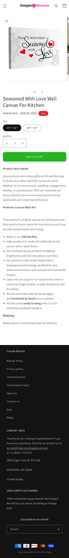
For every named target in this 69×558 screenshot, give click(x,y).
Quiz (9, 409)
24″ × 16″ (12, 127)
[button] (5, 6)
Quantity (7, 136)
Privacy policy (15, 369)
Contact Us (13, 401)
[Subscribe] (58, 529)
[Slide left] (26, 91)
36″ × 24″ (32, 127)
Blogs (10, 417)
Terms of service (16, 377)
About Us (12, 393)
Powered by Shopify (43, 552)
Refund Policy (15, 360)
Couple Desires (30, 552)
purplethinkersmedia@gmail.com (27, 448)
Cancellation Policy (18, 385)
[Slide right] (42, 91)
